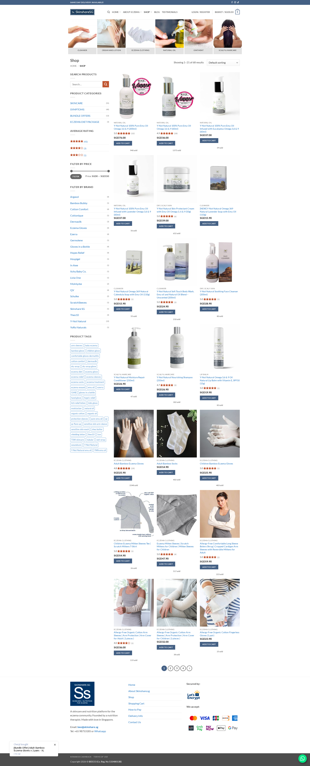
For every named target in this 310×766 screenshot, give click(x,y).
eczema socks (77, 382)
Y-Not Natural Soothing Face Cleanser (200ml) (219, 293)
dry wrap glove (89, 366)
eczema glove (91, 371)
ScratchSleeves (78, 302)
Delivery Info (135, 715)
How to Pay (134, 709)
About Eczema (131, 12)
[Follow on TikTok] (238, 2)
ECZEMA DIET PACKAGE (84, 121)
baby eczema (91, 345)
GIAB (73, 392)
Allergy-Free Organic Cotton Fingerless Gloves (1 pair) (219, 634)
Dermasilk (76, 221)
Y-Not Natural (78, 321)
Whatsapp (100, 731)
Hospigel (75, 258)
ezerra (100, 387)
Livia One (75, 277)
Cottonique (76, 215)
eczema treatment (95, 382)
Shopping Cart (136, 703)
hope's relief (89, 398)
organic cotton (77, 413)
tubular (90, 439)
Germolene (76, 240)
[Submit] (106, 84)
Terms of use (100, 757)
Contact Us (134, 722)
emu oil (91, 387)
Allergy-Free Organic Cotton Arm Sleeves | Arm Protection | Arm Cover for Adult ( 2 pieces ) (132, 635)
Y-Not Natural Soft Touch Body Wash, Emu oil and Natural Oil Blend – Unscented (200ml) (175, 294)
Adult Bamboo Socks (167, 463)
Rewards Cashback (81, 757)
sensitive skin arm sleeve (95, 424)
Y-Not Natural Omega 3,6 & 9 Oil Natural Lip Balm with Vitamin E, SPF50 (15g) (220, 380)
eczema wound (78, 387)
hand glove (76, 398)
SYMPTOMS (77, 109)
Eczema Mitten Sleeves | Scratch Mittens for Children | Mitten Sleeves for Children (175, 546)
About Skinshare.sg (139, 690)
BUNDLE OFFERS (80, 115)
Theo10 (74, 314)
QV (72, 290)
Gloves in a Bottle (80, 246)
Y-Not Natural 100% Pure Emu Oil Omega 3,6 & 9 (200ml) (131, 127)
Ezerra (73, 234)
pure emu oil (96, 418)
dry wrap (75, 366)
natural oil (89, 408)
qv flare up (76, 424)
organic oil (92, 413)
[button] (227, 12)
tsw (99, 434)
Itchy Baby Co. (78, 271)
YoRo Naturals (78, 327)
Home (115, 12)
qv (106, 418)
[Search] (108, 12)
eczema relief (77, 377)
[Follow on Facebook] (232, 2)
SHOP (147, 12)
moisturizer (76, 408)
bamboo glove (77, 350)
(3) (78, 149)
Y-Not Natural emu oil (81, 450)
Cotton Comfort (79, 209)
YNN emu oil (100, 450)
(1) (78, 156)
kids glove (93, 403)
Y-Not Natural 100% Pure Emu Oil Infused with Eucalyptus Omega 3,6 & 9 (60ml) (219, 128)
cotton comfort (78, 361)
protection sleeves (79, 418)
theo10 (91, 434)
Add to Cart (123, 143)
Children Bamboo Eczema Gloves (216, 463)
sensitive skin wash (80, 429)
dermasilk (92, 361)
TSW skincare (77, 439)
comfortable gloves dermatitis (85, 356)
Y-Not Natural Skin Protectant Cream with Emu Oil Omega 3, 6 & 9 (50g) (175, 210)
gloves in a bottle (87, 392)
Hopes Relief (77, 252)
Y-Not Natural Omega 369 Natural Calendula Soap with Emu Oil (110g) (132, 293)
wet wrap (100, 439)
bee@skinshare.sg (88, 726)
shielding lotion (78, 434)
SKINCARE (76, 103)
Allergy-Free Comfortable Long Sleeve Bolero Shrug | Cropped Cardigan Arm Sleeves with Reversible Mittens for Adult (219, 548)
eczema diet (76, 371)
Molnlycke (76, 283)
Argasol (74, 196)
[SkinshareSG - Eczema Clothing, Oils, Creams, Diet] (86, 12)
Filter (76, 176)
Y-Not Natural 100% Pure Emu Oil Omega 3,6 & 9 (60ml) (174, 127)
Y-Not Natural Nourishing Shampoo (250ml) (175, 379)
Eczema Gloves (78, 227)
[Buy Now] (34, 748)
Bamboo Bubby (78, 203)
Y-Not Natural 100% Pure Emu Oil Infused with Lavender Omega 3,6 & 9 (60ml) (132, 211)
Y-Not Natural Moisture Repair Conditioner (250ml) (129, 379)
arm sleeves (76, 345)
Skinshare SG (77, 308)
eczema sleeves (93, 377)
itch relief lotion (78, 403)
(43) (79, 142)
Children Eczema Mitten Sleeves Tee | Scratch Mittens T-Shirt (132, 545)
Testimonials (169, 12)
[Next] (189, 668)
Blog (157, 12)
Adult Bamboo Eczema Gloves (129, 463)
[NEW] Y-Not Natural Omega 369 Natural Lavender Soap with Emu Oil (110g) (218, 211)
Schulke (74, 296)
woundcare (76, 445)
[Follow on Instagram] (235, 2)
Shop (131, 697)
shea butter (97, 429)
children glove (93, 350)
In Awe (74, 265)
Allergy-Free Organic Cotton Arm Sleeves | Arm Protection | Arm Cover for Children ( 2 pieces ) (175, 635)
